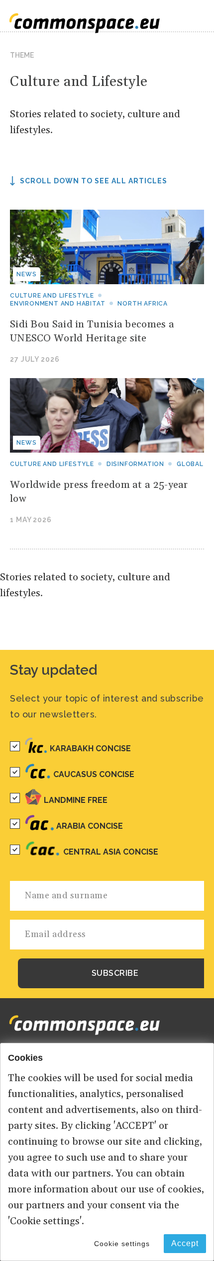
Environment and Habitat (57, 303)
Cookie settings (122, 1244)
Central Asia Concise (110, 852)
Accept (185, 1243)
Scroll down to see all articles (93, 181)
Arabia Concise (89, 826)
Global (190, 464)
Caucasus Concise (93, 774)
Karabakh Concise (90, 748)
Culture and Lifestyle (52, 295)
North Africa (142, 303)
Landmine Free (75, 800)
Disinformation (135, 464)
